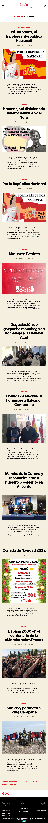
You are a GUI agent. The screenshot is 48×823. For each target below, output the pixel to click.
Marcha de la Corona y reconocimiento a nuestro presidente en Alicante (24, 480)
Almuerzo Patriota (24, 253)
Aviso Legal (39, 808)
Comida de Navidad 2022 (24, 550)
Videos (28, 27)
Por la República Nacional (24, 183)
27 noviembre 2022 (30, 491)
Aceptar (24, 821)
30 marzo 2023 (30, 188)
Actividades (21, 27)
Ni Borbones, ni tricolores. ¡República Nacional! (24, 36)
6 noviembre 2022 (30, 644)
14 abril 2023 (30, 45)
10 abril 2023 (30, 122)
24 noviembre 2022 (30, 555)
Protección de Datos (41, 810)
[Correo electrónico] (8, 793)
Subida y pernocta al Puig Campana (24, 710)
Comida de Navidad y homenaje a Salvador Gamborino (24, 400)
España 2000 (21, 45)
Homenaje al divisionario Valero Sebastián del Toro (24, 113)
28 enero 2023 (30, 342)
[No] (46, 819)
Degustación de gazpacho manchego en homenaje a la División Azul (24, 331)
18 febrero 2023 (30, 258)
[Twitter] (6, 793)
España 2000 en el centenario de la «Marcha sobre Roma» (24, 635)
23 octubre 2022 (30, 716)
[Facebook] (3, 793)
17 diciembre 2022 (30, 409)
